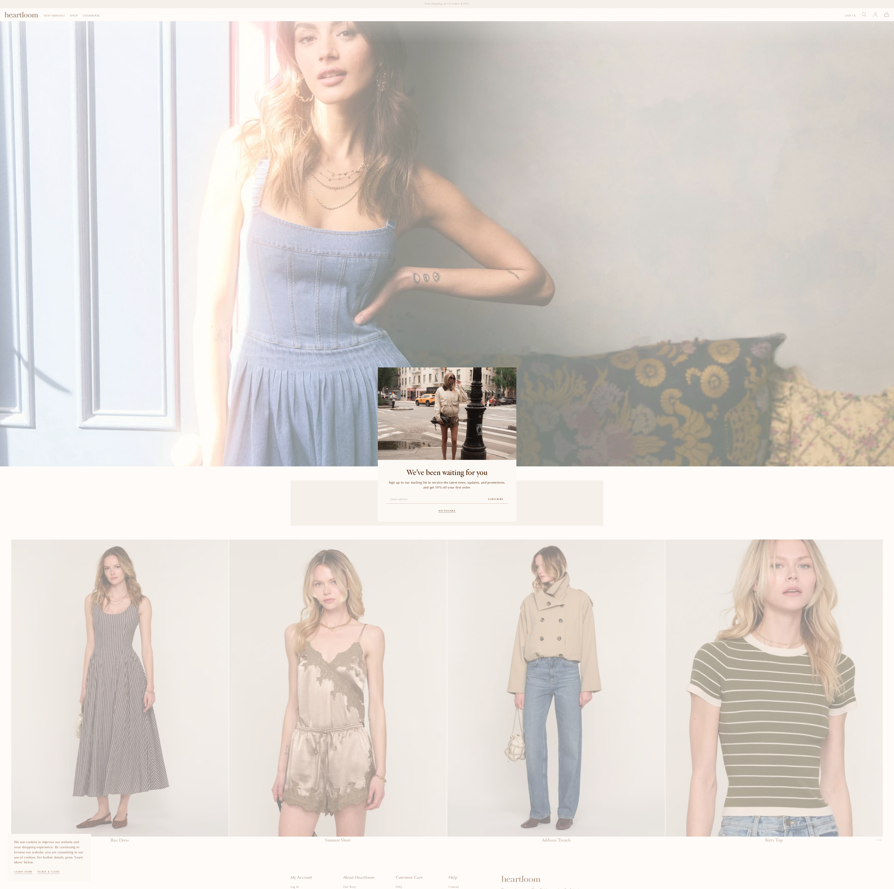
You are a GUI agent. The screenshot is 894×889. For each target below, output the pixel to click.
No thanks (446, 511)
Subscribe (495, 499)
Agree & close (48, 872)
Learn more (23, 872)
